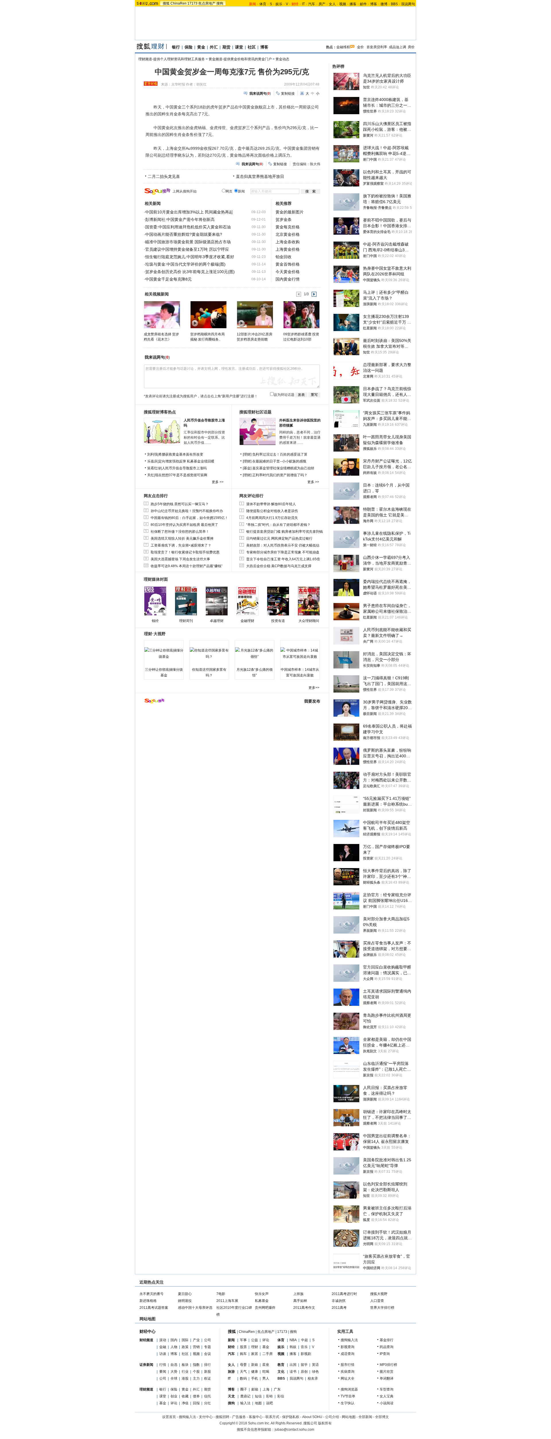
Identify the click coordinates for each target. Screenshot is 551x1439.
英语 (315, 1365)
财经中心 (147, 1331)
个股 (196, 1372)
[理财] (247, 454)
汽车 (311, 4)
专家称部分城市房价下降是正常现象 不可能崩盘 (282, 552)
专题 (207, 1347)
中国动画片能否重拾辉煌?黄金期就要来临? (183, 234)
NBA (293, 1340)
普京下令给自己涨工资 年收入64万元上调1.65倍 (283, 559)
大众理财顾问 (308, 621)
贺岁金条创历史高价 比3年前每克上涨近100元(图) (190, 271)
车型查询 (386, 1389)
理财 (254, 1347)
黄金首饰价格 (288, 264)
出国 (293, 1365)
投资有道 (278, 621)
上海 (266, 1389)
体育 (262, 4)
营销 (196, 1347)
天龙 (231, 1396)
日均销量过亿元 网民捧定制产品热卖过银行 (279, 538)
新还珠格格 (148, 1301)
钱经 (155, 621)
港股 (185, 1378)
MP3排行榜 (388, 1365)
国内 (173, 1340)
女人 (332, 4)
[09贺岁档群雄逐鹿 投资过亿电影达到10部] (301, 314)
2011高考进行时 (344, 1294)
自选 (173, 1365)
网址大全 (347, 1378)
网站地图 (349, 1417)
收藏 (185, 1396)
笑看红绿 (154, 468)
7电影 (220, 1294)
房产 (322, 4)
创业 (173, 1396)
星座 (265, 1365)
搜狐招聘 (222, 1417)
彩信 (280, 1396)
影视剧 (306, 1354)
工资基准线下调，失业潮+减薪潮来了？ (181, 545)
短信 (258, 1396)
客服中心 (256, 1417)
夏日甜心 (185, 1294)
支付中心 (206, 1417)
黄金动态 (282, 59)
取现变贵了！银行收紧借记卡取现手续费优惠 (185, 552)
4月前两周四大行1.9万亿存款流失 (272, 518)
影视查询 (347, 1347)
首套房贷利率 (376, 47)
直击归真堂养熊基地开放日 (260, 176)
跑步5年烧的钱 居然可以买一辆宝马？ (180, 504)
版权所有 (325, 1423)
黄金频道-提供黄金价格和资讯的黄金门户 (240, 59)
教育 (281, 1365)
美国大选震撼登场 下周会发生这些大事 (180, 559)
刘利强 (152, 454)
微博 (384, 4)
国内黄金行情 (288, 279)
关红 (150, 475)
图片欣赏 (386, 1372)
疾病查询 (347, 1372)
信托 (207, 1396)
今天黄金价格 (288, 271)
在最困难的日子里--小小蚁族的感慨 (279, 461)
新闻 (231, 1340)
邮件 (363, 4)
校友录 (313, 1378)
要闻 (162, 1372)
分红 (207, 1403)
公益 (254, 1340)
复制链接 (288, 94)
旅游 (231, 1372)
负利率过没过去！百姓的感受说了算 (279, 454)
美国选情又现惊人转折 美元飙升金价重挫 (182, 538)
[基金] (247, 468)
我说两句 (408, 4)
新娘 (254, 1365)
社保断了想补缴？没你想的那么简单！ (180, 532)
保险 (189, 47)
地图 (258, 1403)
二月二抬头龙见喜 (164, 176)
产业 (196, 1340)
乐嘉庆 (152, 461)
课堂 (239, 47)
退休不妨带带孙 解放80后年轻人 (271, 504)
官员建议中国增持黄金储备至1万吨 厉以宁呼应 (187, 249)
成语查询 (347, 1354)
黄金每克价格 (288, 227)
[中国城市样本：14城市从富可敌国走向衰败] (299, 653)
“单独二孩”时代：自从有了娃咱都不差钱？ (278, 525)
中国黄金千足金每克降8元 (168, 279)
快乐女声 (262, 1294)
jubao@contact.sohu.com (294, 1430)
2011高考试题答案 (153, 1308)
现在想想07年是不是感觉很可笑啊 (181, 475)
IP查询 (385, 1354)
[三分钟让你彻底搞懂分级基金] (163, 653)
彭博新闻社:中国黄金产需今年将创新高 (180, 219)
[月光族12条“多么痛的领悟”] (254, 653)
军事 (243, 1340)
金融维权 (343, 47)
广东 (277, 1389)
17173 (192, 3)
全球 (173, 1378)
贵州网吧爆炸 (265, 1308)
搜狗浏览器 (349, 1389)
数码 (243, 1378)
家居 (254, 1354)
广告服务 (239, 1417)
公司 (207, 1340)
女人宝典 (386, 1396)
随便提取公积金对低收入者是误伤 (272, 511)
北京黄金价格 (288, 234)
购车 (243, 1354)
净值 (185, 1403)
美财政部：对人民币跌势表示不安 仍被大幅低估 (282, 545)
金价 (360, 47)
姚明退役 (185, 1301)
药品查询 (386, 1347)
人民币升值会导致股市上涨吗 (184, 468)
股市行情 (347, 1365)
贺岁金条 (284, 219)
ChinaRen (178, 3)
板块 (185, 1365)
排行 (207, 1365)
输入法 (245, 1403)
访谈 (162, 1354)
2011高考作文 (304, 1308)
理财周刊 (186, 621)
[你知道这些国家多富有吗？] (209, 653)
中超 (304, 1340)
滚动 (162, 1340)
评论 (173, 1403)
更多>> (314, 688)
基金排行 (386, 1340)
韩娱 (293, 1347)
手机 (254, 1378)
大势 (173, 1372)
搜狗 (219, 3)
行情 (162, 1365)
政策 (185, 1347)
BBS (394, 4)
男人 (265, 1378)
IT (303, 4)
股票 (243, 1347)
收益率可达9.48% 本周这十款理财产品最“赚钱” (186, 566)
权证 (207, 1378)
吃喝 (265, 1372)
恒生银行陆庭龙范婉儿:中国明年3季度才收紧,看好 (189, 256)
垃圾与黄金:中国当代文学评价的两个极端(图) (185, 264)
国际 (185, 1340)
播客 (353, 4)
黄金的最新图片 (290, 212)
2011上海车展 (227, 1301)
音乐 (304, 1347)
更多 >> (218, 482)
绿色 (315, 1372)
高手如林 (300, 1301)
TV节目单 (348, 1396)
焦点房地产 (207, 3)
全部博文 (382, 1417)
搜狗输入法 (349, 1340)
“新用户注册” (230, 396)
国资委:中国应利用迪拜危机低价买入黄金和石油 (188, 227)
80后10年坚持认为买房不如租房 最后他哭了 (184, 525)
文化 (281, 1372)
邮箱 (254, 1389)
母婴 (243, 1365)
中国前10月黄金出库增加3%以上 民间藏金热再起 (189, 212)
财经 (231, 1347)
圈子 (243, 1389)
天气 (243, 1372)
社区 (252, 47)
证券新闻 (146, 1365)
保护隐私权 (290, 1417)
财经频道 (146, 1340)
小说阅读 (386, 1403)
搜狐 (166, 3)
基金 (162, 1403)
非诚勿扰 (339, 1301)
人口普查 (377, 1301)
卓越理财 (217, 621)
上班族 (298, 1294)
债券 (196, 1396)
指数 (196, 1365)
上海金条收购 (288, 242)
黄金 (201, 47)
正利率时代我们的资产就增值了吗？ (279, 475)
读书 (293, 1372)
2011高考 (339, 1308)
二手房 (267, 1354)
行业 (185, 1372)
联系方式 (272, 1417)
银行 (176, 47)
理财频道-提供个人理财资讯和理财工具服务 (171, 59)
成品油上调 (397, 47)
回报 (196, 1403)
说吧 (269, 1403)
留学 (304, 1365)
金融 (162, 1347)
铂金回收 (284, 256)
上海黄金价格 (288, 249)
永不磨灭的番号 (151, 1294)
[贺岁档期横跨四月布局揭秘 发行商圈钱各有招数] (208, 314)
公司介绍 (332, 1417)
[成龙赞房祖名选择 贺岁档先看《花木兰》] (162, 314)
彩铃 (269, 1396)
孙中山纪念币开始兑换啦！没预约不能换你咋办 (187, 511)
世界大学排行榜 (382, 1308)
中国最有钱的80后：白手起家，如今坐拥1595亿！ (189, 518)
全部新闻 (365, 1417)
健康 (254, 1372)
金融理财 (247, 621)
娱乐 (279, 4)
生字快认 (347, 1403)
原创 (304, 1372)
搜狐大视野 (378, 1294)
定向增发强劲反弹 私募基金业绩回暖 (186, 461)
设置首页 (169, 1417)
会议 (207, 1354)
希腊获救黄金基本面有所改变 (180, 454)
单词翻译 (386, 1378)
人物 (173, 1347)
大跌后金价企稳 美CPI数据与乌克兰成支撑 (278, 566)
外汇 (214, 47)
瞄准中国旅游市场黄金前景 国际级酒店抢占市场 (188, 242)
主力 (196, 1378)
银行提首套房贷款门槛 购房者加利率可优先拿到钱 (284, 532)
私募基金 (262, 1301)
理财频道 (146, 1389)
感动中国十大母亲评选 (195, 1308)
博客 (373, 4)
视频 (342, 4)
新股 (207, 1372)
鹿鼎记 (245, 1396)
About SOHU (312, 1417)
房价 (411, 47)
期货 (226, 47)
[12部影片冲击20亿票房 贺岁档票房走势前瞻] (255, 314)
